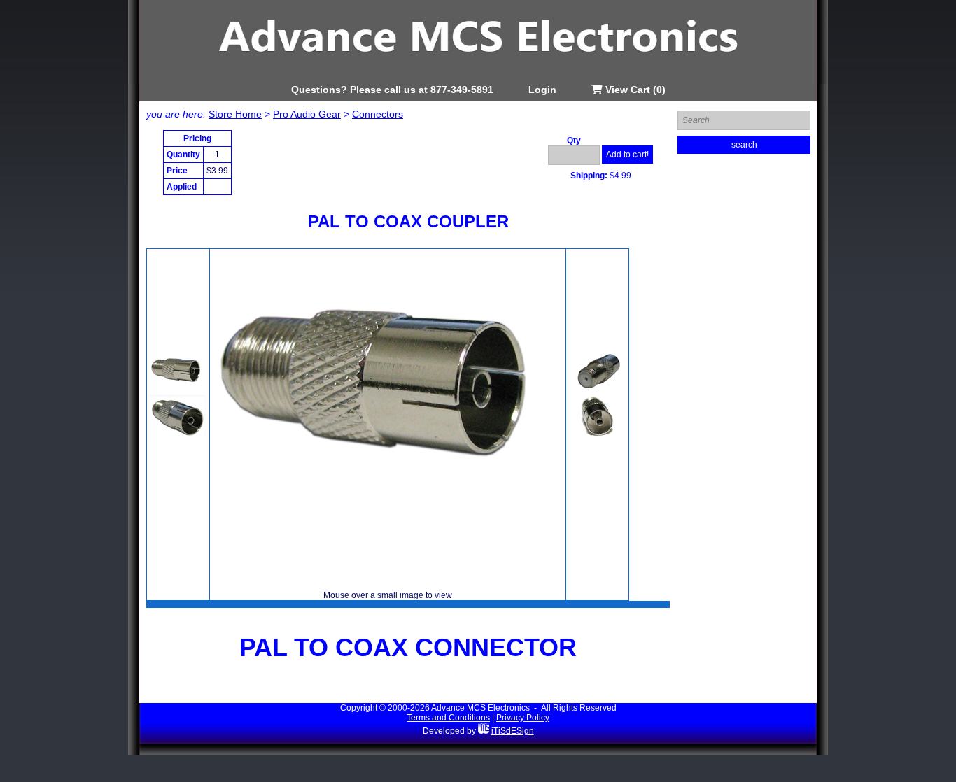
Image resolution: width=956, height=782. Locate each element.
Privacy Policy (522, 718)
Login (542, 89)
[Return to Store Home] (478, 81)
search (744, 145)
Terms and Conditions (448, 718)
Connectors (377, 114)
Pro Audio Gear (307, 114)
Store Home (235, 114)
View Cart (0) (634, 89)
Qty (574, 140)
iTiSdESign (512, 731)
